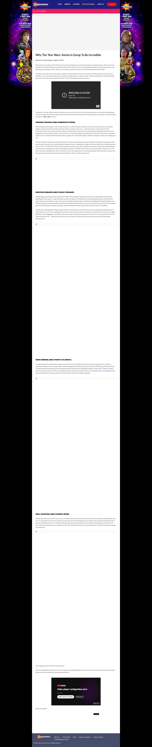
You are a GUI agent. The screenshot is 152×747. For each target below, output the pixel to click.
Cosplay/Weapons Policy (61, 739)
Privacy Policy (66, 737)
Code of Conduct (98, 737)
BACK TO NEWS (39, 11)
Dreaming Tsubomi (47, 371)
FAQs (74, 737)
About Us (57, 737)
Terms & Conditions (85, 737)
